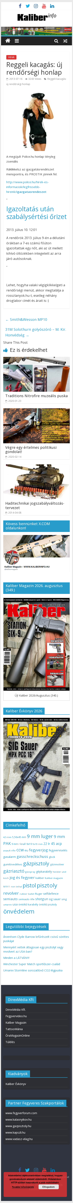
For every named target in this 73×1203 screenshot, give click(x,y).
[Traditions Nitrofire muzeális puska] (36, 359)
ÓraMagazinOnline (17, 1035)
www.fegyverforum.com (21, 1113)
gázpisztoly (36, 863)
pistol (29, 885)
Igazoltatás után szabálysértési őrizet (36, 212)
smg (64, 899)
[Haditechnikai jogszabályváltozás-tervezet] (36, 467)
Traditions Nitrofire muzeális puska (36, 395)
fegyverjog (38, 849)
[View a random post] (65, 40)
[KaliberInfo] (7, 40)
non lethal (16, 886)
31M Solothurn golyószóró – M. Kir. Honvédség (35, 332)
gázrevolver (57, 864)
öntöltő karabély (28, 904)
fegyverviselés (58, 850)
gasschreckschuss (32, 856)
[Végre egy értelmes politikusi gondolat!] (36, 410)
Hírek (11, 57)
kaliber (39, 878)
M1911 (6, 886)
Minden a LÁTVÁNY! (16, 958)
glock (52, 857)
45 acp (56, 843)
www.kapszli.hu (15, 1132)
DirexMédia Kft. (15, 1010)
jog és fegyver (22, 877)
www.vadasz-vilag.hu (19, 1139)
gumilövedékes (12, 864)
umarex (7, 904)
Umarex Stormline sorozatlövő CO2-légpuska (32, 970)
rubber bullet (27, 893)
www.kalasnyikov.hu (18, 1119)
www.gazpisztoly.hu (18, 1126)
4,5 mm (7, 837)
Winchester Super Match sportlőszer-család (31, 964)
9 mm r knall (19, 844)
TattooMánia (14, 1029)
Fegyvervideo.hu (16, 1016)
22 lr (46, 843)
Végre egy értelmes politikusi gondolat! (31, 449)
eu (26, 850)
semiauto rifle (26, 899)
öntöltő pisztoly (48, 904)
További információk (23, 1186)
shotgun (41, 899)
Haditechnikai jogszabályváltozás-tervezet (34, 505)
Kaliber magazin (54, 878)
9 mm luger (40, 836)
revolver (11, 893)
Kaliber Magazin (15, 1022)
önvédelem (18, 911)
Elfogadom (48, 1187)
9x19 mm (38, 844)
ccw (20, 850)
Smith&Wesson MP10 (26, 319)
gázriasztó (13, 871)
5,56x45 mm (19, 837)
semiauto (10, 899)
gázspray (30, 871)
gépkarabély (44, 871)
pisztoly (47, 885)
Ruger (38, 894)
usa (15, 904)
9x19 (29, 844)
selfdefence (51, 893)
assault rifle (9, 850)
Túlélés (10, 1042)
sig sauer (55, 899)
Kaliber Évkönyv (15, 1084)
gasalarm (9, 857)
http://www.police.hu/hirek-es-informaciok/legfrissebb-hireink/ (27, 187)
